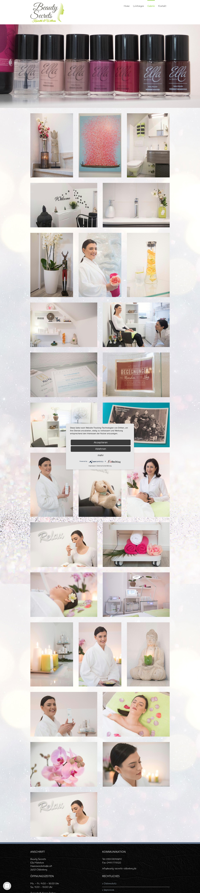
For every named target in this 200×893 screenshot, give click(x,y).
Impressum (109, 890)
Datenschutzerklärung (104, 466)
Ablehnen (100, 448)
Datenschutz (110, 883)
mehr (101, 455)
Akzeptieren (101, 442)
